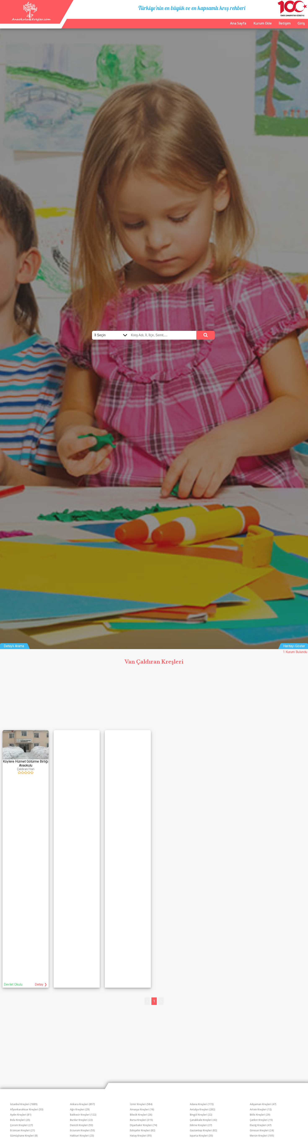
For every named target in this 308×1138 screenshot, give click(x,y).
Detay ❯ (41, 984)
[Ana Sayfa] (31, 20)
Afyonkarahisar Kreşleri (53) (26, 1109)
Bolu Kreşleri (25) (20, 1120)
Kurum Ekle (262, 23)
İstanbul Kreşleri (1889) (24, 1104)
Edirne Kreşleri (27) (201, 1125)
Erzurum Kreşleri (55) (82, 1130)
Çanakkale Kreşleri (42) (203, 1120)
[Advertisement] (154, 698)
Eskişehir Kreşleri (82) (142, 1130)
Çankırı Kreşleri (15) (261, 1120)
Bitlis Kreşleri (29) (260, 1114)
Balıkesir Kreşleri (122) (83, 1114)
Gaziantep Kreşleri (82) (203, 1130)
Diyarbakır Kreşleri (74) (143, 1125)
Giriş (301, 23)
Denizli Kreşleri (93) (81, 1125)
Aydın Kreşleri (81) (20, 1114)
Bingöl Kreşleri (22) (201, 1114)
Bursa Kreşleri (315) (141, 1120)
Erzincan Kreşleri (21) (22, 1130)
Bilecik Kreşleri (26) (141, 1114)
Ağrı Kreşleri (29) (80, 1109)
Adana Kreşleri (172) (202, 1104)
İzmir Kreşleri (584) (141, 1104)
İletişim (285, 23)
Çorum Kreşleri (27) (21, 1125)
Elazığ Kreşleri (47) (261, 1125)
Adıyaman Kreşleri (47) (263, 1104)
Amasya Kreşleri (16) (142, 1109)
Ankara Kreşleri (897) (82, 1104)
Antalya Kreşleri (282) (202, 1109)
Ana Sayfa (238, 23)
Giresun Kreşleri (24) (262, 1130)
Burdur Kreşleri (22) (81, 1120)
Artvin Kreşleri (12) (261, 1109)
